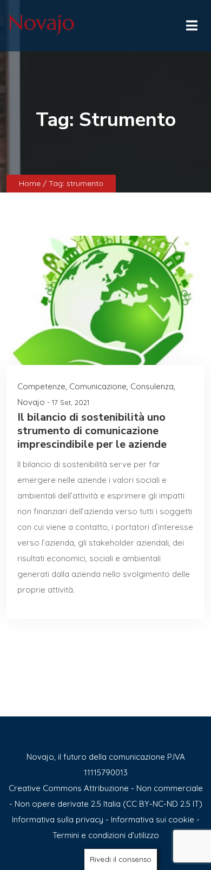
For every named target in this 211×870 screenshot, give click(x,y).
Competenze (41, 386)
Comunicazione (98, 386)
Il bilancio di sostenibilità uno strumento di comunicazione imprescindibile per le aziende (92, 430)
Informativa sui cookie (152, 819)
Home (31, 183)
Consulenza (152, 386)
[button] (191, 22)
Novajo (31, 402)
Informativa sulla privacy (57, 819)
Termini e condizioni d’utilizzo (105, 835)
